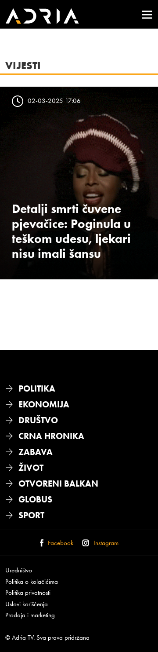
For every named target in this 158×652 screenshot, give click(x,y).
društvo (38, 420)
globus (35, 499)
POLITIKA (36, 388)
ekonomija (43, 404)
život (30, 467)
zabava (35, 452)
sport (31, 515)
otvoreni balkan (58, 483)
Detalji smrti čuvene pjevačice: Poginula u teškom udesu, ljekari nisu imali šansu (71, 231)
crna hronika (51, 436)
